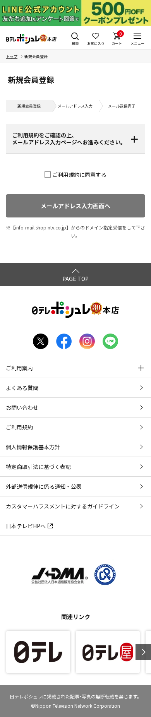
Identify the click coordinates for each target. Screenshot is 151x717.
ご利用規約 (19, 427)
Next (143, 652)
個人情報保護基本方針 (33, 447)
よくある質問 (22, 388)
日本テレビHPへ (26, 526)
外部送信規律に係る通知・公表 (44, 486)
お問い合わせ (22, 407)
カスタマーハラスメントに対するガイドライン (63, 506)
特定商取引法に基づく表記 (38, 467)
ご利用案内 (19, 368)
